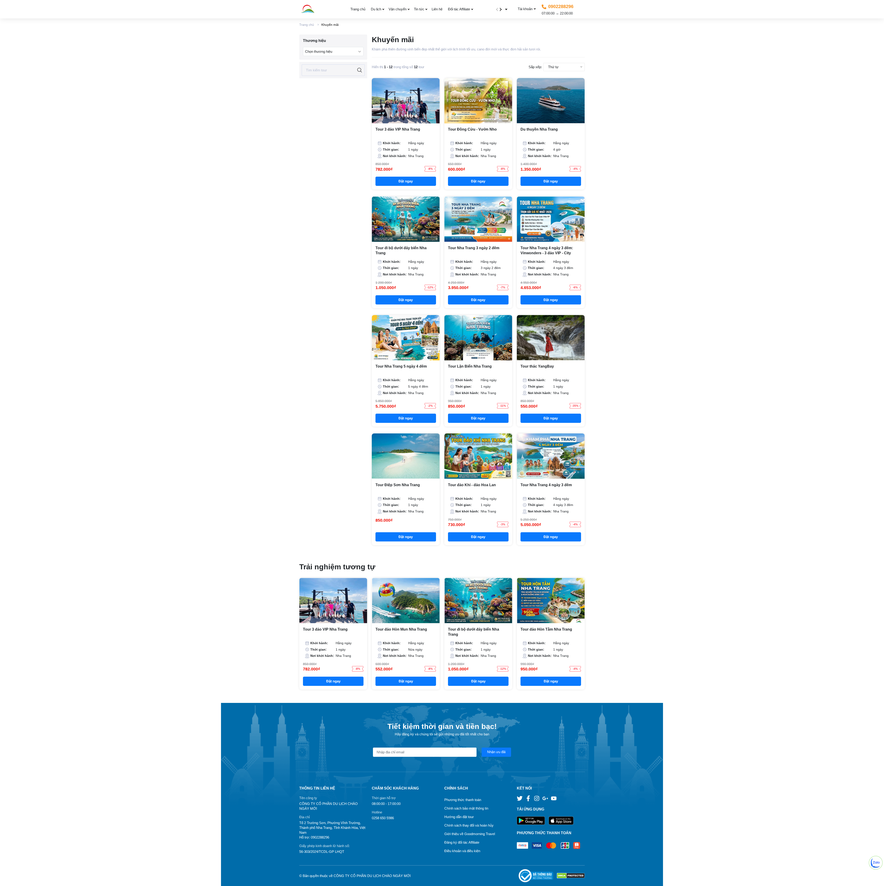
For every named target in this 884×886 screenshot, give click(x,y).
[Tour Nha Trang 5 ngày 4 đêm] (406, 337)
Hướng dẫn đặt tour (459, 817)
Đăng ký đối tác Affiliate (461, 842)
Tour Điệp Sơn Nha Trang (397, 485)
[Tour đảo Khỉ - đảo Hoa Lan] (478, 456)
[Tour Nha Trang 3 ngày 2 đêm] (478, 219)
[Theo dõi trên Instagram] (537, 798)
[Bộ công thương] (538, 875)
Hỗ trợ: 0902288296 (314, 837)
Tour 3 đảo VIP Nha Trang (397, 129)
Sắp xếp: (535, 67)
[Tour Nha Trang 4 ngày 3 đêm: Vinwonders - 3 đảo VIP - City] (551, 219)
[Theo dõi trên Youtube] (554, 798)
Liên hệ (437, 9)
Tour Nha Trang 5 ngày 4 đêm (401, 366)
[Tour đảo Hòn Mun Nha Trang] (406, 600)
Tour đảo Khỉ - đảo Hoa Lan (472, 485)
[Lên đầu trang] (875, 877)
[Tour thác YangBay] (551, 337)
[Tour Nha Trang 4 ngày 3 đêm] (551, 456)
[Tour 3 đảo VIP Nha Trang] (406, 100)
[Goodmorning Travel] (318, 9)
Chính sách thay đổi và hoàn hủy (469, 825)
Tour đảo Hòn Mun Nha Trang (401, 629)
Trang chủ (357, 9)
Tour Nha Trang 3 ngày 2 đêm (473, 248)
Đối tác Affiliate (459, 9)
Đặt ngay (405, 181)
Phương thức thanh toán (462, 800)
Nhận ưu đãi (496, 752)
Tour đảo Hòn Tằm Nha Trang (546, 629)
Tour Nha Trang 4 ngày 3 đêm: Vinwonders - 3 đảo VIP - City (547, 250)
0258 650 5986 (383, 818)
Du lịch (376, 9)
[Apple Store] (561, 820)
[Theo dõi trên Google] (545, 798)
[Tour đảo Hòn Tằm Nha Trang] (551, 600)
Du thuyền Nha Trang (539, 129)
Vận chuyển (398, 9)
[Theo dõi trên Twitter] (520, 798)
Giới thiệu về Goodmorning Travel (469, 834)
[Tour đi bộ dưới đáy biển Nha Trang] (406, 219)
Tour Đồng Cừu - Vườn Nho (472, 129)
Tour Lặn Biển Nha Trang (470, 366)
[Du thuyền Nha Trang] (551, 100)
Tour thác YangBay (537, 366)
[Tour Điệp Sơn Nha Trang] (406, 456)
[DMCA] (571, 875)
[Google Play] (533, 820)
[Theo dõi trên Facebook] (528, 798)
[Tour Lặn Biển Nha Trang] (478, 337)
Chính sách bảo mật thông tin (466, 808)
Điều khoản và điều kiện (462, 851)
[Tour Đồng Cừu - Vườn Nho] (478, 100)
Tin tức (419, 9)
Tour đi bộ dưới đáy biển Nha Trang (401, 250)
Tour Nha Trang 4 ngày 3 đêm (546, 485)
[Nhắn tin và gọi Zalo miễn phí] (876, 863)
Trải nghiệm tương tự (337, 567)
